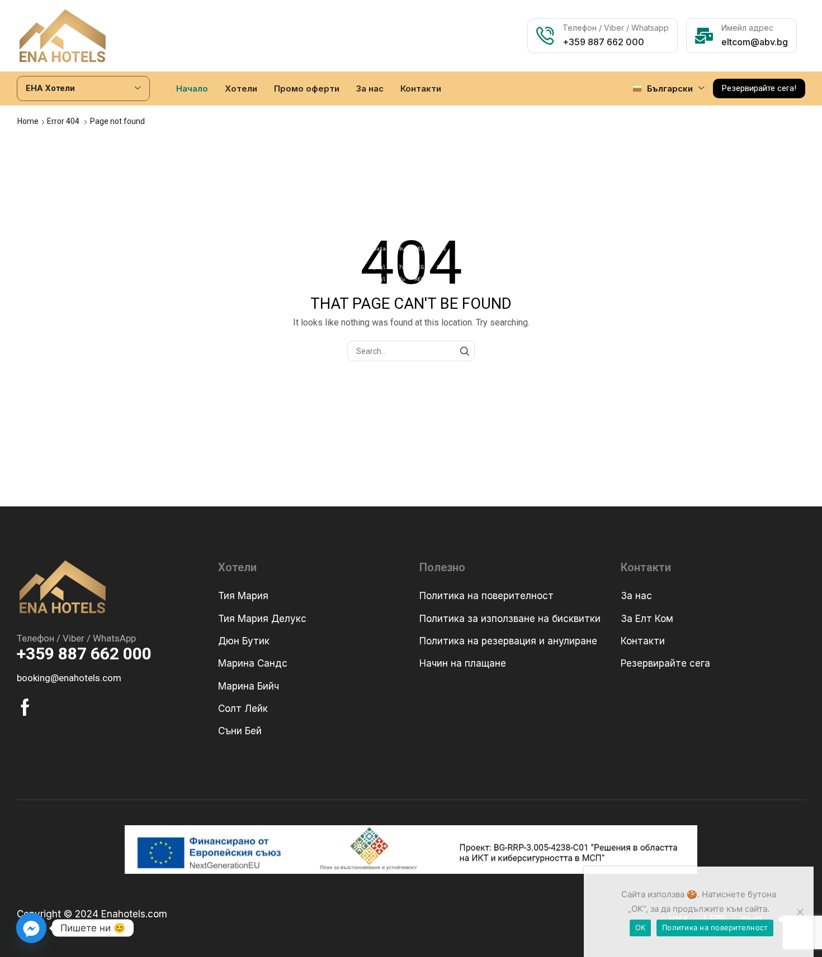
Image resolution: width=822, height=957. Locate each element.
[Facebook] (25, 707)
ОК (640, 927)
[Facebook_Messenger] (31, 928)
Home (28, 121)
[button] (759, 88)
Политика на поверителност (715, 927)
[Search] (464, 351)
